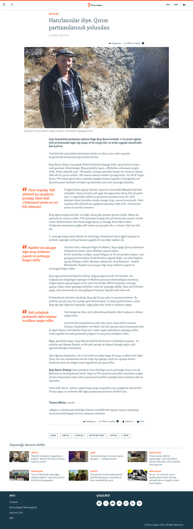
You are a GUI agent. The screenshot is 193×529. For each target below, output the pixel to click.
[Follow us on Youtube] (112, 503)
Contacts (13, 502)
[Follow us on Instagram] (126, 503)
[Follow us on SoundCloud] (119, 503)
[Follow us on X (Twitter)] (106, 503)
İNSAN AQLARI (155, 453)
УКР (176, 5)
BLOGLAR (53, 14)
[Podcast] (139, 503)
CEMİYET (35, 453)
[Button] (115, 43)
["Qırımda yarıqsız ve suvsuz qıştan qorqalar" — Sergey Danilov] (78, 456)
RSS (11, 518)
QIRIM (92, 453)
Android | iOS (16, 513)
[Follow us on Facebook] (99, 503)
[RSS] (132, 503)
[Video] (184, 5)
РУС (168, 5)
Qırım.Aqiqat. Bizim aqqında (23, 507)
